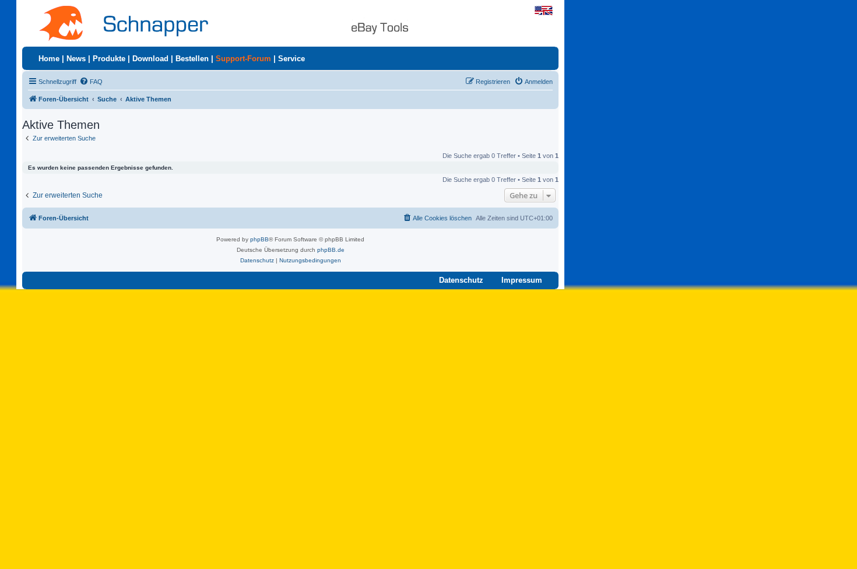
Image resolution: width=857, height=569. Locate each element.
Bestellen (192, 58)
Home (48, 58)
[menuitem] (91, 82)
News (76, 58)
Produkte (109, 58)
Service (291, 58)
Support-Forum (243, 58)
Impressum (521, 280)
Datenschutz (461, 280)
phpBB (259, 239)
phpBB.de (331, 250)
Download (150, 58)
